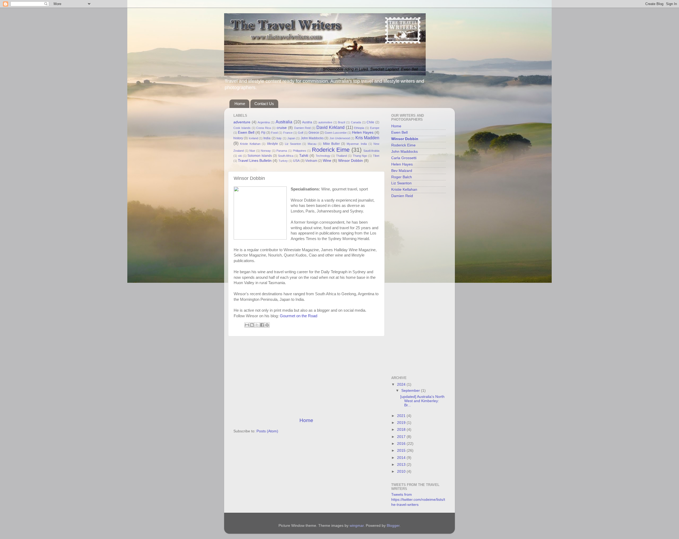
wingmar (357, 526)
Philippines (299, 150)
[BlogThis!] (252, 325)
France (288, 132)
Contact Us (264, 103)
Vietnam (311, 161)
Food (274, 132)
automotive (325, 122)
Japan (291, 138)
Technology (323, 155)
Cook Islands (242, 127)
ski (240, 155)
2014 (402, 458)
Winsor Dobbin (350, 161)
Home (239, 103)
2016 (402, 444)
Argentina (264, 122)
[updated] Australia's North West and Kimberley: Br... (422, 401)
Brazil (341, 122)
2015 (402, 451)
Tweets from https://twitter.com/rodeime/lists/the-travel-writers (418, 500)
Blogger (393, 526)
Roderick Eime (331, 149)
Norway (266, 150)
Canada (356, 122)
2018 (402, 430)
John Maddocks (312, 138)
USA (296, 161)
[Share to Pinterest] (267, 325)
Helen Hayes (362, 132)
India (267, 138)
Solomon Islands (259, 156)
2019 (402, 423)
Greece (313, 132)
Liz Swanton (293, 143)
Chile (370, 122)
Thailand (341, 155)
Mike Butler (331, 144)
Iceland (253, 138)
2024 (402, 384)
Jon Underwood (339, 138)
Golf (300, 132)
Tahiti (303, 156)
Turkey (283, 160)
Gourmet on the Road (298, 316)
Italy (279, 138)
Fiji (263, 132)
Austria (307, 122)
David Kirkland (330, 127)
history (238, 138)
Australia (284, 121)
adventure (241, 122)
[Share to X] (257, 325)
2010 (402, 471)
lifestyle (272, 144)
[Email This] (247, 325)
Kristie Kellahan (250, 143)
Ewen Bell (246, 132)
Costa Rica (263, 127)
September (411, 391)
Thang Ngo (360, 155)
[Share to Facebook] (262, 325)
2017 (402, 437)
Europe (374, 127)
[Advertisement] (306, 377)
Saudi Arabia (371, 150)
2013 (402, 465)
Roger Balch (401, 177)
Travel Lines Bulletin (255, 161)
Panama (281, 150)
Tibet (376, 155)
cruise (282, 128)
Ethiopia (359, 127)
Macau (312, 143)
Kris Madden (367, 137)
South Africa (286, 155)
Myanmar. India (357, 143)
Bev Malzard (401, 171)
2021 (402, 416)
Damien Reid (302, 127)
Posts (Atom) (267, 431)
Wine (327, 161)
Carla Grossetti (403, 158)
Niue (252, 150)
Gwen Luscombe (336, 132)
